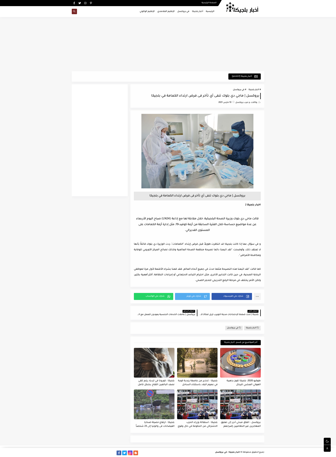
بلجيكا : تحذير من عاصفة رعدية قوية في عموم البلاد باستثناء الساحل (198, 383)
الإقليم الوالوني (147, 11)
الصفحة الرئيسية (209, 3)
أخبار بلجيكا (197, 11)
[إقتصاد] (79, 453)
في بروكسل (183, 11)
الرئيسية (210, 11)
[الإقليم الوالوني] (96, 453)
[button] (232, 296)
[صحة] (85, 453)
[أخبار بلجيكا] (113, 453)
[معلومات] (74, 453)
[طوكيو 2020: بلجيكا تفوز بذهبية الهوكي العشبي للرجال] (240, 363)
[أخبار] (91, 453)
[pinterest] (91, 3)
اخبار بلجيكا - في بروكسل (227, 452)
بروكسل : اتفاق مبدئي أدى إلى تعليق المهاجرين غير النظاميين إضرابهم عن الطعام (241, 424)
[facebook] (74, 3)
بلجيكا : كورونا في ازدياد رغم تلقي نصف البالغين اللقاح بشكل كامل (156, 383)
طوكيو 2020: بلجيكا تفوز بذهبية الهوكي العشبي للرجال (244, 383)
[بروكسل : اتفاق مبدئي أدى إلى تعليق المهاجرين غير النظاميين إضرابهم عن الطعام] (240, 404)
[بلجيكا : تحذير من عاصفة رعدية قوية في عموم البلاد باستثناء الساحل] (197, 363)
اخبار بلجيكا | (253, 205)
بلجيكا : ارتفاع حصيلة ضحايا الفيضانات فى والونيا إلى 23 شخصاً (155, 424)
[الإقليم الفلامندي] (102, 453)
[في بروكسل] (107, 453)
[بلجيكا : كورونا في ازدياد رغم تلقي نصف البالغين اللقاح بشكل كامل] (154, 363)
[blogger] (135, 453)
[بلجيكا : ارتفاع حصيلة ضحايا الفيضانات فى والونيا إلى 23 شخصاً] (154, 404)
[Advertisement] (168, 44)
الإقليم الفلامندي (166, 11)
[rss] (141, 453)
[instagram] (85, 3)
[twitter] (79, 3)
